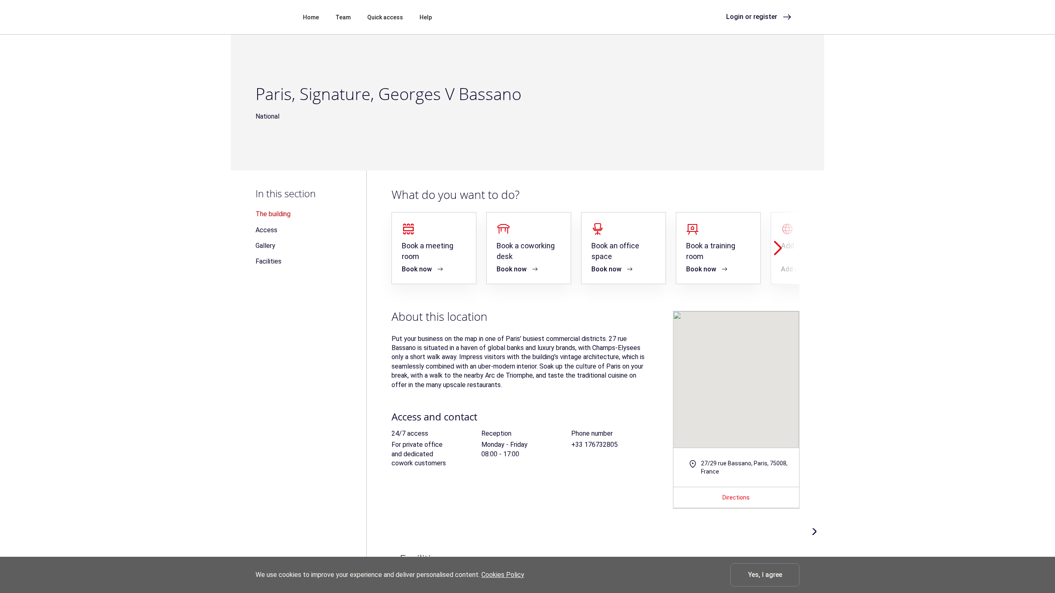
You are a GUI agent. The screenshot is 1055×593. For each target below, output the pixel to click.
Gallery (265, 246)
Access (266, 230)
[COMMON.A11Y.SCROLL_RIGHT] (777, 248)
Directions (736, 497)
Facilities (268, 261)
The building (273, 214)
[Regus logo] (270, 16)
